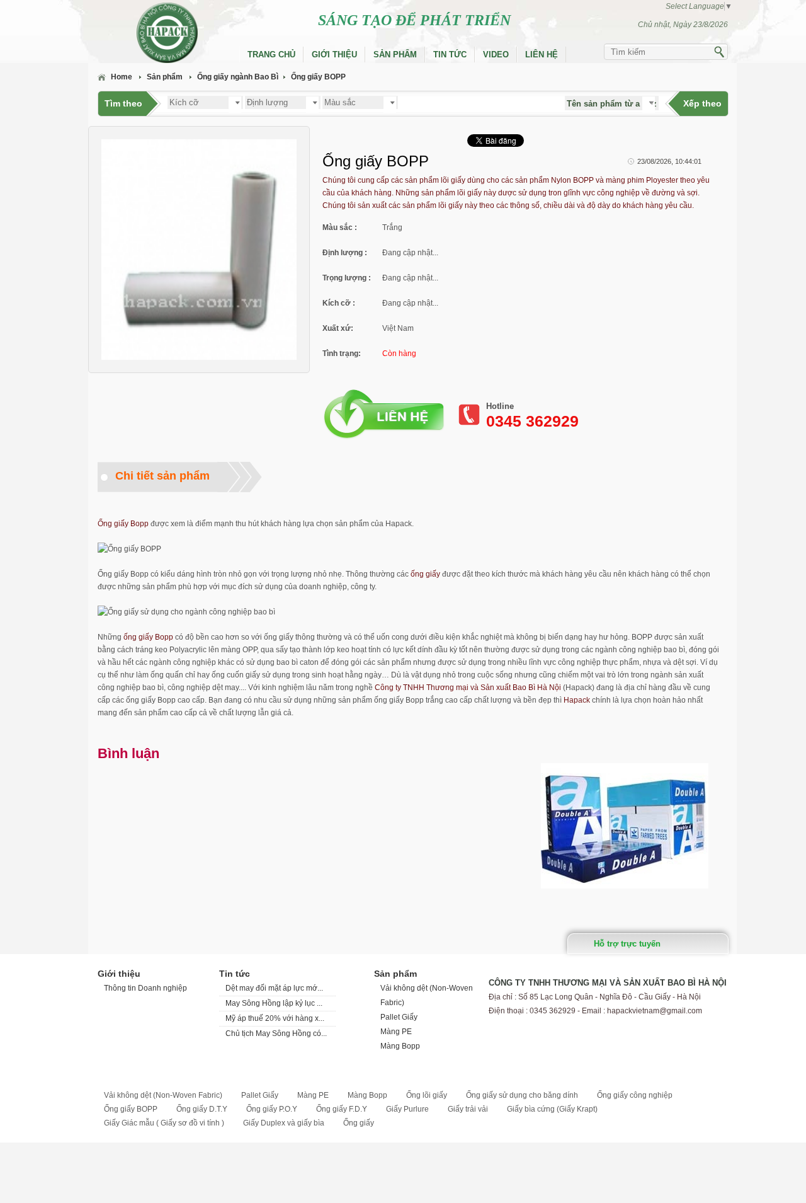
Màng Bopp (400, 1046)
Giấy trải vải (468, 1109)
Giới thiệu (334, 54)
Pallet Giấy (398, 1017)
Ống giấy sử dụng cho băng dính (522, 1095)
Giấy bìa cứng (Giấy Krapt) (552, 1109)
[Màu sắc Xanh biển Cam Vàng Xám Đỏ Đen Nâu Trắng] (360, 101)
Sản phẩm (395, 54)
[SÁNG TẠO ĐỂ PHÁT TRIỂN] (151, 33)
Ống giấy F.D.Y (341, 1109)
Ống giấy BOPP (318, 76)
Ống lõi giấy (426, 1095)
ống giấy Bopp (148, 637)
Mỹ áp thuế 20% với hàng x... (274, 1018)
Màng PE (396, 1031)
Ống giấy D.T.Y (201, 1109)
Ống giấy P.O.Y (271, 1109)
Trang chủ (271, 54)
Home (121, 76)
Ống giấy (358, 1123)
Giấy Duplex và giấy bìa (283, 1123)
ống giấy (425, 574)
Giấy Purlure (407, 1109)
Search (720, 54)
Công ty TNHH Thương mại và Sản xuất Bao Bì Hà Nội (468, 687)
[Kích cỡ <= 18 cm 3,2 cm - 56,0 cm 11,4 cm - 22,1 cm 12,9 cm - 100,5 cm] (205, 101)
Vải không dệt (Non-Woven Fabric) (163, 1095)
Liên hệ (541, 54)
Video (496, 54)
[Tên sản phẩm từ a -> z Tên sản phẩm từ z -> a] (612, 104)
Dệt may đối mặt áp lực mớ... (274, 988)
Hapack (577, 700)
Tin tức (450, 54)
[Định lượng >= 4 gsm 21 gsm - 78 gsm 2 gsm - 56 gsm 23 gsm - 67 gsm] (283, 101)
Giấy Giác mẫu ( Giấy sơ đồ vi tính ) (164, 1123)
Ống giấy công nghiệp (635, 1095)
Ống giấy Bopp (123, 523)
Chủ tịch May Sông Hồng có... (276, 1033)
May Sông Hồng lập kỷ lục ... (273, 1003)
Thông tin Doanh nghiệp (145, 988)
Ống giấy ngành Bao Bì (237, 76)
